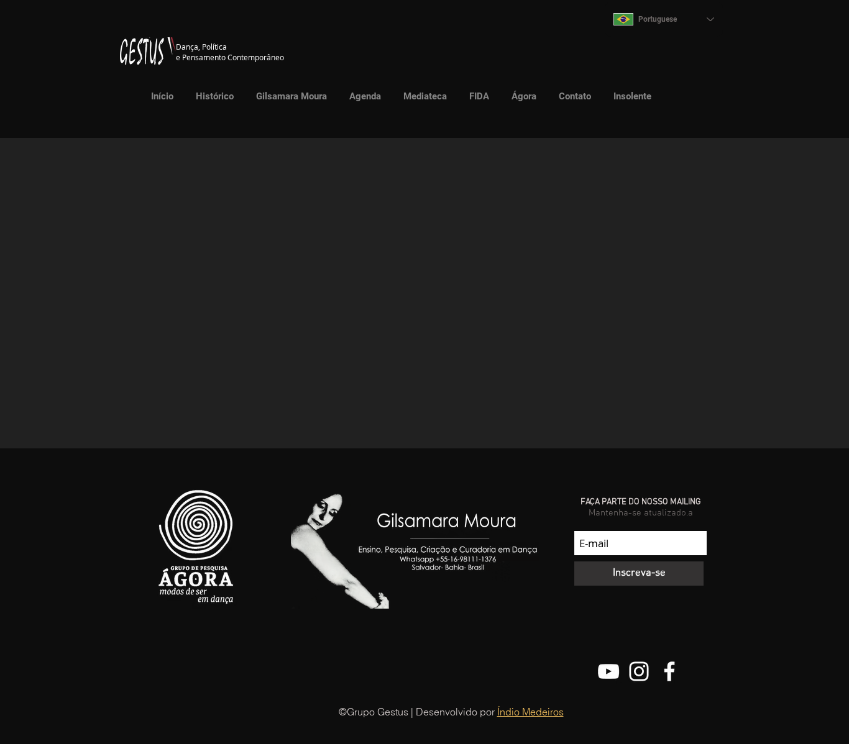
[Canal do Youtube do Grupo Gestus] (608, 671)
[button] (422, 96)
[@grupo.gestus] (639, 671)
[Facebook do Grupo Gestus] (669, 671)
